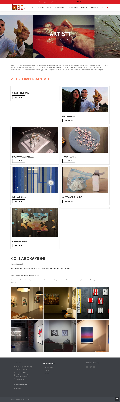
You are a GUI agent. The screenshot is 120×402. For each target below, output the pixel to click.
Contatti (84, 7)
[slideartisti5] (93, 303)
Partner (47, 370)
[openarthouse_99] (93, 336)
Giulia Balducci (16, 268)
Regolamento (49, 367)
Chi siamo (41, 7)
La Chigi (38, 268)
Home (32, 7)
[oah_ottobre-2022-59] (60, 336)
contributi (18, 389)
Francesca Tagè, (55, 268)
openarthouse (20, 379)
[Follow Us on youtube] (94, 367)
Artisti (49, 7)
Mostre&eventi (60, 7)
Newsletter (94, 7)
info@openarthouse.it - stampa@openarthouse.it (23, 375)
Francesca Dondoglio (28, 268)
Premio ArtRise (73, 7)
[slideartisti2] (27, 303)
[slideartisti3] (60, 303)
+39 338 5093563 (21, 372)
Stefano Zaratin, (66, 268)
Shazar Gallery (28, 276)
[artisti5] (27, 336)
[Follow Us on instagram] (91, 367)
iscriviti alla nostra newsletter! (72, 2)
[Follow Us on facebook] (87, 367)
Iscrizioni (47, 373)
